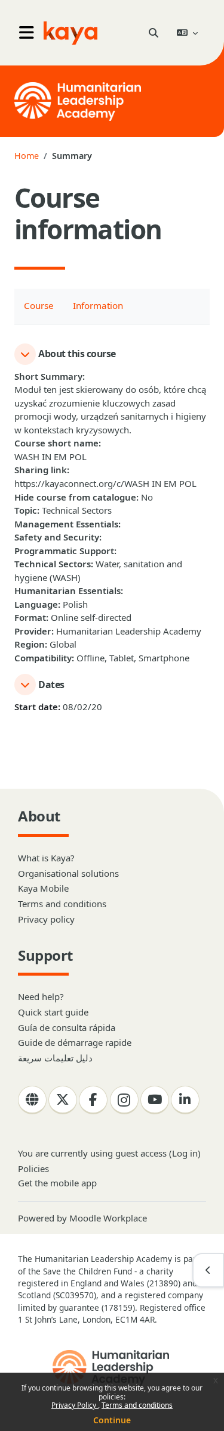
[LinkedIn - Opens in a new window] (185, 1100)
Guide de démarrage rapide (74, 1042)
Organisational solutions (68, 873)
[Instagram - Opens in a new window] (124, 1100)
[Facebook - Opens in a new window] (93, 1100)
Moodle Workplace (108, 1218)
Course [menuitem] (39, 305)
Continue (112, 1420)
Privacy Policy (74, 1405)
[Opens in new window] (112, 1368)
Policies (33, 1168)
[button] (153, 33)
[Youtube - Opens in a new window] (154, 1100)
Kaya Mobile (43, 888)
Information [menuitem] (98, 305)
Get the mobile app (57, 1183)
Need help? (41, 996)
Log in (185, 1153)
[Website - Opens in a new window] (32, 1100)
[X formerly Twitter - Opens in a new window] (62, 1100)
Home (26, 155)
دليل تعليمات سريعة (55, 1058)
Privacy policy (46, 919)
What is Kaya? (46, 858)
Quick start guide (53, 1012)
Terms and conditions (137, 1405)
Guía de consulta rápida (66, 1027)
